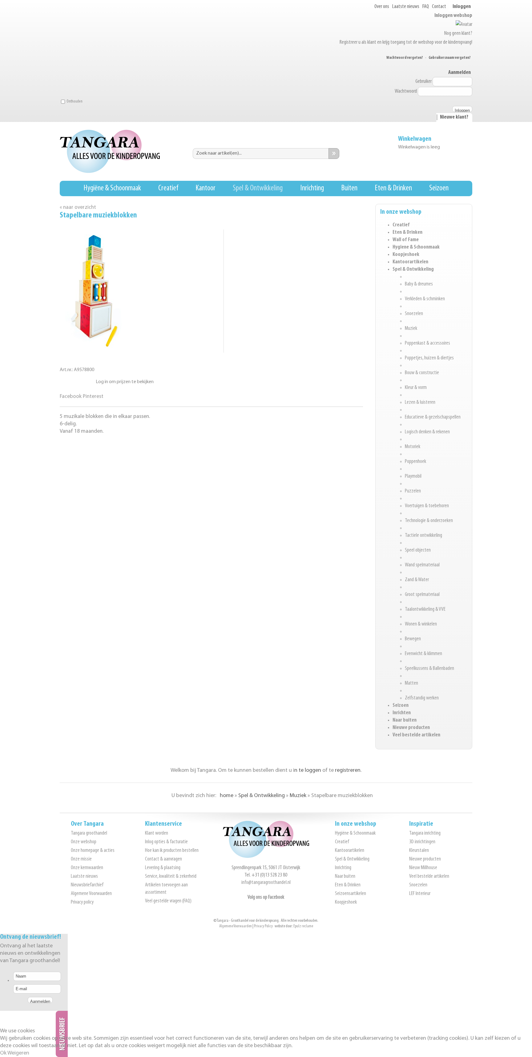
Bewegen (413, 639)
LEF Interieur (419, 894)
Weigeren (18, 1053)
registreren (348, 770)
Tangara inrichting (425, 833)
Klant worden (156, 833)
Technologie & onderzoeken (429, 521)
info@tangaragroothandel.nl (266, 882)
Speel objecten (418, 550)
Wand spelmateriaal (422, 565)
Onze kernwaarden (87, 868)
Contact (439, 7)
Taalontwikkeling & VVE (425, 609)
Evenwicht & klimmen (423, 654)
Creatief (168, 188)
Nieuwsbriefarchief (87, 885)
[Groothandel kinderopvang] (266, 857)
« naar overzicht (78, 207)
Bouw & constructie (422, 373)
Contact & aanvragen (163, 859)
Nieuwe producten (411, 728)
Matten (411, 683)
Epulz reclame (303, 926)
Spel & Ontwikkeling (258, 188)
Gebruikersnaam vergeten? (450, 58)
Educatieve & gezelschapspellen (433, 417)
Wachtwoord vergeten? (404, 58)
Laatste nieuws (405, 7)
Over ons (381, 7)
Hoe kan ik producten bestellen (172, 850)
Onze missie (81, 859)
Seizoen (439, 188)
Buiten (349, 188)
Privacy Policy (263, 926)
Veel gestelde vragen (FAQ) (168, 901)
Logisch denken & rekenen (427, 432)
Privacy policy (82, 902)
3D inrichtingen (422, 842)
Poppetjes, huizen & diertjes (429, 358)
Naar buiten (405, 720)
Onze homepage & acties (93, 850)
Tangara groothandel (89, 833)
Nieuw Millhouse (423, 868)
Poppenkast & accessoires (427, 343)
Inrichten (402, 713)
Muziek (411, 328)
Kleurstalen (419, 850)
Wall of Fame (406, 240)
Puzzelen (413, 491)
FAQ (425, 7)
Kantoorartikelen (410, 262)
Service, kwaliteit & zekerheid (170, 876)
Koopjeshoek (406, 254)
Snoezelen (414, 314)
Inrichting (312, 188)
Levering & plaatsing (162, 868)
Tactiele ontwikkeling (423, 535)
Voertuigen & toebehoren (427, 506)
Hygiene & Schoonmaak (416, 247)
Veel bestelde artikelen (416, 735)
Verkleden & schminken (425, 299)
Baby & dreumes (419, 284)
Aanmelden (459, 72)
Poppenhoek (415, 461)
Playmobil (413, 476)
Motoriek (412, 447)
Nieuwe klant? (454, 117)
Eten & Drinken (393, 188)
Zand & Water (417, 580)
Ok (3, 1053)
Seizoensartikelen (350, 894)
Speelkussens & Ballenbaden (429, 668)
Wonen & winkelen (421, 624)
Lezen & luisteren (420, 402)
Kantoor (205, 188)
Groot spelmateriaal (422, 594)
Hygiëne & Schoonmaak (112, 188)
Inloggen (462, 7)
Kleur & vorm (416, 388)
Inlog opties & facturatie (166, 842)
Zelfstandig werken (422, 698)
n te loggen (307, 770)
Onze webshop (83, 842)
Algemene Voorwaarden (91, 894)
